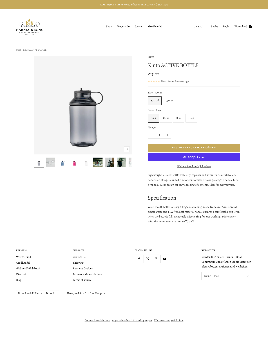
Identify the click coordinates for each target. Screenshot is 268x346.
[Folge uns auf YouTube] (164, 259)
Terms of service (82, 280)
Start (18, 50)
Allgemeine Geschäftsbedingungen (132, 320)
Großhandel (155, 26)
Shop (109, 26)
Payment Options (83, 268)
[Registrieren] (247, 276)
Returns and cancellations (87, 274)
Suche (214, 26)
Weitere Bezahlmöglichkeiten (194, 166)
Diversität (21, 274)
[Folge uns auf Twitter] (147, 259)
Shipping (78, 263)
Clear (166, 118)
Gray (191, 118)
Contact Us (79, 257)
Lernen (139, 26)
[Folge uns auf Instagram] (156, 259)
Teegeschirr (123, 26)
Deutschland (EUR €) (28, 293)
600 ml (155, 100)
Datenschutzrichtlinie (97, 320)
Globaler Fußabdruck (28, 268)
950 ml (169, 100)
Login (226, 26)
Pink (153, 118)
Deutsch (198, 26)
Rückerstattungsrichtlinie (168, 320)
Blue (178, 118)
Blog (18, 280)
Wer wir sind (23, 257)
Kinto (151, 57)
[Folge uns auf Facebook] (139, 259)
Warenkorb (242, 26)
